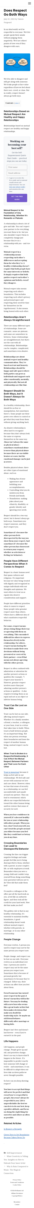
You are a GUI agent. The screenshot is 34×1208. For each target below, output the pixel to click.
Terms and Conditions (17, 1182)
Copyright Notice (17, 1196)
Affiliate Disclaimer (17, 1193)
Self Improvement (14, 1153)
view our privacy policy (17, 187)
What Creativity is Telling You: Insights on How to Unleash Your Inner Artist (16, 1159)
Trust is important (11, 772)
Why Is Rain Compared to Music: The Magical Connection (16, 1170)
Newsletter (17, 1202)
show (17, 103)
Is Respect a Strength (13, 1129)
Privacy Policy (17, 1180)
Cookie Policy (17, 1185)
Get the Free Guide (17, 198)
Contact (17, 1204)
